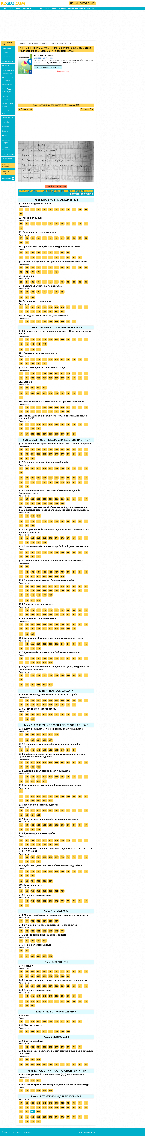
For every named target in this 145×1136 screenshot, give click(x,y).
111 (68, 307)
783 (38, 921)
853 (74, 996)
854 (80, 996)
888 (56, 1031)
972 (62, 1117)
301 (26, 478)
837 (50, 986)
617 (74, 750)
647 (26, 781)
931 (32, 1090)
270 (80, 449)
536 (44, 663)
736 (38, 861)
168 (32, 363)
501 (21, 634)
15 (27, 224)
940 (38, 1103)
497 (56, 629)
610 (32, 750)
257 (62, 434)
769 (38, 901)
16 (33, 224)
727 (56, 857)
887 (50, 1031)
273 (26, 454)
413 (21, 576)
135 (32, 340)
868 (26, 1006)
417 (44, 576)
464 (74, 610)
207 (62, 393)
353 (38, 521)
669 (50, 801)
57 (62, 258)
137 (44, 340)
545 (62, 675)
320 (68, 482)
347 (26, 516)
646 (21, 781)
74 (27, 272)
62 (27, 268)
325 (26, 486)
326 (21, 499)
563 (56, 700)
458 (38, 610)
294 (62, 468)
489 (80, 624)
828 (50, 976)
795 (62, 931)
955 (56, 1107)
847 (38, 996)
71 (80, 268)
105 (32, 307)
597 (38, 735)
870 (21, 1021)
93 (27, 292)
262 (32, 449)
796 (21, 941)
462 (62, 610)
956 (62, 1107)
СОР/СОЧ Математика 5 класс (48, 67)
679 (74, 811)
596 (32, 735)
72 (86, 268)
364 (32, 525)
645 (86, 777)
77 (44, 272)
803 (21, 956)
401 (21, 572)
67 (56, 268)
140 (62, 340)
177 (56, 373)
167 (26, 363)
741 (44, 871)
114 (86, 307)
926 (38, 1080)
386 (38, 552)
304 (44, 478)
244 (80, 424)
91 (86, 282)
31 (44, 238)
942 (50, 1103)
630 (21, 767)
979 (32, 1121)
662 (80, 796)
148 (38, 344)
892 (26, 1047)
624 (56, 762)
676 (56, 811)
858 (38, 1001)
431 (80, 586)
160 (56, 359)
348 (32, 516)
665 (26, 801)
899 (68, 1047)
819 (74, 972)
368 (38, 538)
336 (80, 499)
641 (62, 777)
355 (50, 521)
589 (80, 715)
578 (74, 705)
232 (62, 412)
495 (44, 629)
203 (38, 393)
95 (39, 292)
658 (56, 796)
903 (21, 1059)
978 (26, 1121)
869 (32, 1006)
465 (80, 610)
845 (26, 996)
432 (86, 586)
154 (21, 359)
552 (26, 685)
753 (26, 881)
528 (68, 658)
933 (44, 1090)
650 (44, 781)
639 (50, 777)
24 (80, 224)
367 (32, 538)
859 (44, 1001)
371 (56, 538)
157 (38, 359)
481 (32, 624)
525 (50, 658)
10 (74, 209)
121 (56, 311)
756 (44, 881)
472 (50, 614)
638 (44, 777)
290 (38, 468)
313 (26, 482)
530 (80, 658)
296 (74, 468)
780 (21, 921)
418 (50, 576)
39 (21, 242)
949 (21, 1107)
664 (21, 801)
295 (68, 468)
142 (74, 340)
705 (38, 840)
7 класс (40, 8)
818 (68, 972)
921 (86, 1065)
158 (44, 359)
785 (50, 921)
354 (44, 521)
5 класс (26, 8)
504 (21, 644)
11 (80, 209)
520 (21, 658)
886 (44, 1031)
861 (56, 1001)
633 (38, 767)
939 (32, 1103)
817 (62, 972)
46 (50, 252)
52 (33, 258)
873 (38, 1021)
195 (21, 388)
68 (62, 268)
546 (68, 675)
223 (80, 407)
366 (26, 538)
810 (26, 972)
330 (44, 499)
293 (56, 468)
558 (26, 700)
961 (21, 1112)
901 (74, 1047)
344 (56, 503)
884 (32, 1031)
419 (56, 576)
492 (26, 629)
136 (38, 340)
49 (68, 252)
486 (62, 624)
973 (68, 1117)
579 (21, 715)
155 (26, 359)
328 (32, 499)
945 (68, 1103)
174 (38, 373)
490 (86, 624)
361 (86, 521)
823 (26, 976)
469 (32, 614)
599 (50, 735)
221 (68, 407)
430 (74, 586)
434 (26, 590)
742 (50, 871)
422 (26, 586)
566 (74, 700)
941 (44, 1103)
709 (62, 840)
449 (44, 595)
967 (32, 1117)
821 (86, 972)
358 (68, 521)
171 (21, 373)
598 (44, 735)
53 (39, 258)
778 (21, 905)
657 (50, 796)
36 (74, 238)
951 (32, 1107)
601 (21, 740)
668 (44, 801)
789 (26, 931)
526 (56, 658)
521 (26, 658)
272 (21, 454)
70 (74, 268)
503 (32, 634)
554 (38, 685)
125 (32, 321)
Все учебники (80, 8)
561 (44, 700)
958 (74, 1107)
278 (56, 454)
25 (86, 224)
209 (74, 393)
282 (80, 454)
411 (80, 572)
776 (80, 901)
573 (44, 705)
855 (21, 1001)
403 (32, 572)
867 (21, 1006)
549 (86, 675)
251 (26, 434)
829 (56, 976)
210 (80, 393)
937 (21, 1103)
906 (32, 1059)
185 (32, 378)
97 (50, 292)
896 (50, 1047)
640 (56, 777)
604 (38, 740)
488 (74, 624)
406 (50, 572)
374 (74, 538)
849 (50, 996)
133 (21, 340)
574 (50, 705)
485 (56, 624)
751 (32, 876)
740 (38, 871)
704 (32, 840)
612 (44, 750)
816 (56, 972)
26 (21, 228)
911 (38, 1065)
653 (26, 796)
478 (86, 614)
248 (32, 428)
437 (44, 590)
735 (32, 861)
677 (62, 811)
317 (50, 482)
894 (38, 1047)
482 (38, 624)
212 (21, 397)
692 (56, 825)
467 (21, 614)
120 (50, 311)
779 (26, 905)
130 (62, 321)
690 (44, 825)
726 (50, 857)
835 (38, 986)
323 (86, 482)
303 (38, 478)
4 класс (19, 8)
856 (26, 1001)
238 (44, 424)
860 (50, 1001)
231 (56, 412)
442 (74, 590)
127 (44, 321)
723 (32, 857)
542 (44, 675)
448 (38, 595)
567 (80, 700)
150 (21, 349)
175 (44, 373)
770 (44, 901)
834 (32, 986)
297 (80, 468)
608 (21, 750)
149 (44, 344)
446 (26, 595)
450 (50, 595)
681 (86, 811)
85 (50, 282)
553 (32, 685)
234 (21, 424)
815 (50, 972)
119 (44, 311)
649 (38, 781)
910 (32, 1065)
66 (50, 268)
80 (21, 282)
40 (27, 242)
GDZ (13, 3)
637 (38, 777)
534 (32, 663)
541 (38, 675)
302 (32, 478)
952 (38, 1107)
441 (68, 590)
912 (44, 1065)
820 (80, 972)
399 (21, 567)
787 (56, 921)
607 (50, 740)
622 (44, 762)
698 (21, 829)
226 (26, 412)
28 (27, 238)
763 (50, 891)
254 (44, 434)
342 (44, 503)
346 (21, 516)
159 (50, 359)
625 (62, 762)
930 (26, 1090)
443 (80, 590)
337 (86, 499)
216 (38, 407)
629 (86, 762)
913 (50, 1065)
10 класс (62, 8)
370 (50, 538)
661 (74, 796)
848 (44, 996)
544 (56, 675)
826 (44, 976)
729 (68, 857)
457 (32, 610)
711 (74, 840)
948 (86, 1103)
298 (86, 468)
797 (26, 941)
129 (56, 321)
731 (80, 857)
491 (21, 629)
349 (38, 516)
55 (50, 258)
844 (21, 996)
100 (21, 297)
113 (80, 307)
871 (26, 1021)
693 (62, 825)
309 (74, 478)
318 (56, 482)
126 (38, 321)
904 (26, 1059)
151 (26, 349)
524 (44, 658)
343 (50, 503)
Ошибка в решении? (56, 186)
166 (21, 363)
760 (32, 891)
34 (62, 238)
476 (74, 614)
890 (68, 1031)
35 (68, 238)
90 (80, 282)
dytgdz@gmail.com (87, 1132)
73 (21, 272)
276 (44, 454)
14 (21, 224)
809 (21, 972)
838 (56, 986)
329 (38, 499)
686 (21, 825)
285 (26, 458)
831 (68, 976)
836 (44, 986)
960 (86, 1107)
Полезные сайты (6, 172)
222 (74, 407)
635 (26, 777)
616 (68, 750)
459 (44, 610)
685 (38, 815)
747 (80, 871)
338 (21, 503)
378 (26, 542)
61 (21, 268)
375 (80, 538)
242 (68, 424)
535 (38, 663)
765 (62, 891)
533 (26, 663)
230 (50, 412)
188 (50, 378)
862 (62, 1001)
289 (32, 468)
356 (56, 521)
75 (33, 272)
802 (26, 951)
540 (32, 675)
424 (38, 586)
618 (21, 762)
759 (26, 891)
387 (44, 552)
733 (21, 861)
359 (74, 521)
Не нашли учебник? (82, 3)
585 (56, 715)
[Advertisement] (60, 25)
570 (26, 705)
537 (50, 663)
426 (50, 586)
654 (32, 796)
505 (26, 644)
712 (80, 840)
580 (26, 715)
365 (21, 538)
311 (86, 478)
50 (21, 258)
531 (86, 658)
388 (50, 552)
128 (50, 321)
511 (62, 644)
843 (86, 986)
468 (26, 614)
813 (44, 972)
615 (62, 750)
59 (74, 258)
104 (26, 307)
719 (50, 844)
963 (32, 1112)
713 (86, 840)
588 (74, 715)
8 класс (48, 8)
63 (33, 268)
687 (26, 825)
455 (21, 610)
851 (62, 996)
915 (56, 1065)
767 (26, 901)
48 (62, 252)
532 (21, 663)
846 (32, 996)
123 (21, 321)
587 (68, 715)
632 (32, 767)
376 (86, 538)
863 (68, 1001)
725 (44, 857)
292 (50, 468)
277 (50, 454)
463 (68, 610)
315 (38, 482)
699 (26, 829)
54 (44, 258)
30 (39, 238)
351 (26, 521)
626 (68, 762)
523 (38, 658)
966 (26, 1117)
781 (26, 921)
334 (68, 499)
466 (86, 610)
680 (80, 811)
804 (26, 956)
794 (56, 931)
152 (32, 349)
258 (68, 434)
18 (44, 224)
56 (56, 258)
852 (68, 996)
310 (80, 478)
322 (80, 482)
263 (38, 449)
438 (50, 590)
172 (26, 373)
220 (62, 407)
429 (68, 586)
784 (44, 921)
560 (38, 700)
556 (50, 685)
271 (86, 449)
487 (68, 624)
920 (80, 1065)
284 (21, 458)
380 (38, 542)
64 (39, 268)
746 (74, 871)
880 (74, 1021)
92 (21, 292)
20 (56, 224)
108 (50, 307)
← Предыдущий (25, 109)
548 (80, 675)
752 (21, 881)
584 (50, 715)
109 (56, 307)
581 (32, 715)
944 (62, 1103)
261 (26, 449)
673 (38, 811)
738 (26, 871)
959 (80, 1107)
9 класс (55, 8)
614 (56, 750)
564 (62, 700)
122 (62, 311)
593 (32, 719)
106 (38, 307)
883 (26, 1031)
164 (80, 359)
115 (21, 311)
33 (56, 238)
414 (26, 576)
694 (68, 825)
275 (38, 454)
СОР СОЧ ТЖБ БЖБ (7, 43)
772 (56, 901)
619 (26, 762)
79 (56, 272)
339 (26, 503)
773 (62, 901)
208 (68, 393)
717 (38, 844)
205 (50, 393)
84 (44, 282)
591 (21, 719)
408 (62, 572)
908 (21, 1065)
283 (86, 454)
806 (38, 956)
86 (56, 282)
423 (32, 586)
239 (50, 424)
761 (38, 891)
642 (68, 777)
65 (44, 268)
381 (44, 542)
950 (26, 1107)
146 (26, 344)
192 (74, 378)
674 (44, 811)
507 (38, 644)
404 (38, 572)
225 (21, 412)
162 (68, 359)
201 (26, 393)
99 (62, 292)
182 (86, 373)
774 (68, 901)
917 (68, 1065)
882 (21, 1031)
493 (32, 629)
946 (74, 1103)
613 (50, 750)
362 (21, 525)
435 (32, 590)
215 (32, 407)
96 (44, 292)
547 (74, 675)
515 (86, 644)
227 (32, 412)
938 (26, 1103)
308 (68, 478)
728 (62, 857)
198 (38, 388)
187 (44, 378)
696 (80, 825)
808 (50, 956)
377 (21, 542)
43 (33, 252)
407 (56, 572)
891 (21, 1047)
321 (74, 482)
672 (32, 811)
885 (38, 1031)
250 (21, 434)
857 (32, 1001)
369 (44, 538)
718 (44, 844)
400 (26, 567)
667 (38, 801)
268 (68, 449)
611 (38, 750)
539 (26, 675)
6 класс (33, 8)
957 (68, 1107)
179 (68, 373)
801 (21, 951)
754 (32, 881)
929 (21, 1090)
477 (80, 614)
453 (32, 600)
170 (44, 363)
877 (62, 1021)
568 (86, 700)
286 (32, 458)
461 (56, 610)
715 (26, 844)
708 (56, 840)
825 (38, 976)
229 (44, 412)
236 (32, 424)
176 (50, 373)
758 (21, 891)
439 (56, 590)
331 (50, 499)
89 (74, 282)
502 (26, 634)
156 (32, 359)
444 (86, 590)
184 (26, 378)
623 (50, 762)
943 (56, 1103)
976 (86, 1117)
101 (26, 297)
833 (26, 986)
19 (50, 224)
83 (39, 282)
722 (26, 857)
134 (26, 340)
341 (38, 503)
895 (44, 1047)
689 (38, 825)
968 (38, 1117)
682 (21, 815)
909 (26, 1065)
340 (32, 503)
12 (86, 209)
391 (68, 552)
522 (32, 658)
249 (38, 428)
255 (50, 434)
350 (21, 521)
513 (74, 644)
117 (32, 311)
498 (62, 629)
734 (26, 861)
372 (62, 538)
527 (62, 658)
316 (44, 482)
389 (56, 552)
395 (21, 557)
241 (62, 424)
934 (50, 1090)
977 (21, 1121)
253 (38, 434)
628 (80, 762)
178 (62, 373)
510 (56, 644)
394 (86, 552)
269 (74, 449)
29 (33, 238)
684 (32, 815)
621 (38, 762)
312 (21, 482)
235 (26, 424)
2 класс (4, 8)
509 (50, 644)
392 (74, 552)
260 (21, 449)
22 (68, 224)
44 (39, 252)
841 (74, 986)
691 (50, 825)
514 (80, 644)
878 (68, 1021)
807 (44, 956)
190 (62, 378)
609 (26, 750)
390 (62, 552)
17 (39, 224)
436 (38, 590)
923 (26, 1080)
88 (68, 282)
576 (62, 705)
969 (44, 1117)
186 (38, 378)
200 (21, 393)
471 (44, 614)
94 (33, 292)
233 (68, 412)
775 (74, 901)
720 (56, 844)
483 (44, 624)
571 (32, 705)
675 (50, 811)
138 (50, 340)
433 (21, 590)
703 (26, 840)
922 (21, 1080)
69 (68, 268)
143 (80, 340)
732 (86, 857)
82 (33, 282)
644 (80, 777)
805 (32, 956)
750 (26, 876)
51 (27, 258)
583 (44, 715)
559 (32, 700)
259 (74, 434)
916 (62, 1065)
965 (21, 1117)
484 (50, 624)
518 (32, 648)
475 (68, 614)
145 (21, 344)
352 (32, 521)
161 (62, 359)
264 (44, 449)
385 (32, 552)
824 (32, 976)
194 (86, 378)
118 (38, 311)
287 (21, 468)
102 (32, 297)
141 (68, 340)
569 (21, 705)
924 (32, 1080)
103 (21, 307)
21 (62, 224)
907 (38, 1059)
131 (68, 321)
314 (32, 482)
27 (21, 238)
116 (26, 311)
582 (38, 715)
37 (80, 238)
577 (68, 705)
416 (38, 576)
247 (26, 428)
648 (32, 781)
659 (62, 796)
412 (86, 572)
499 (68, 629)
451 (21, 600)
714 (21, 844)
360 (80, 521)
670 (21, 811)
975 (80, 1117)
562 (50, 700)
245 (86, 424)
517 (26, 648)
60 (80, 258)
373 (68, 538)
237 (38, 424)
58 (68, 258)
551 (21, 685)
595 (26, 735)
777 (86, 901)
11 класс (70, 8)
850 (56, 996)
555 (44, 685)
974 (74, 1117)
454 (38, 600)
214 (26, 407)
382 (21, 552)
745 (68, 871)
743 (56, 871)
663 (86, 796)
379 (32, 542)
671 (26, 811)
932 (38, 1090)
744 (62, 871)
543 (50, 675)
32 (50, 238)
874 (44, 1021)
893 (32, 1047)
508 (44, 644)
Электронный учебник (43, 58)
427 (56, 586)
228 (38, 412)
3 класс (12, 8)
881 (80, 1021)
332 (56, 499)
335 (74, 499)
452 (26, 600)
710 (68, 840)
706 (44, 840)
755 (38, 881)
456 (26, 610)
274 (32, 454)
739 (32, 871)
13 (21, 214)
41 (21, 252)
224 (86, 407)
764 (56, 891)
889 (62, 1031)
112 (74, 307)
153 (38, 349)
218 (50, 407)
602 (26, 740)
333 (62, 499)
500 (74, 629)
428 (62, 586)
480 (26, 624)
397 (32, 557)
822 (21, 976)
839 (62, 986)
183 (21, 378)
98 (56, 292)
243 (74, 424)
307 (62, 478)
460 (50, 610)
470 (38, 614)
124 (26, 321)
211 (86, 393)
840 (68, 986)
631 (26, 767)
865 (80, 1001)
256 (56, 434)
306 (56, 478)
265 (50, 449)
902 (80, 1047)
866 (86, 1001)
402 (26, 572)
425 (44, 586)
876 (56, 1021)
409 (68, 572)
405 (44, 572)
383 (26, 552)
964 (38, 1112)
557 (21, 700)
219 (56, 407)
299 (21, 472)
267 (62, 449)
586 (62, 715)
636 (32, 777)
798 (32, 941)
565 (68, 700)
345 (62, 503)
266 (56, 449)
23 (74, 224)
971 (56, 1117)
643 (74, 777)
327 (26, 499)
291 (44, 468)
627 (74, 762)
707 (50, 840)
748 (86, 871)
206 (56, 393)
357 (62, 521)
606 (44, 740)
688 (32, 825)
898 (62, 1047)
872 (32, 1021)
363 (26, 525)
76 (39, 272)
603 (32, 740)
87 (62, 282)
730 (74, 857)
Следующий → (87, 109)
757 (50, 881)
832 (21, 986)
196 (26, 388)
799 (38, 941)
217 (44, 407)
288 (26, 468)
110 (62, 307)
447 (32, 595)
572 (38, 705)
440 (62, 590)
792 (44, 931)
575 (56, 705)
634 (21, 777)
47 (56, 252)
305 (50, 478)
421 (21, 586)
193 (80, 378)
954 (50, 1107)
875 (50, 1021)
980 (38, 1121)
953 (44, 1107)
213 (21, 407)
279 (62, 454)
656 (44, 796)
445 (21, 595)
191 (68, 378)
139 (56, 340)
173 (32, 373)
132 (74, 321)
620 (32, 762)
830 (62, 976)
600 (56, 735)
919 (74, 1065)
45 (44, 252)
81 (27, 282)
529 (74, 658)
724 (38, 857)
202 (32, 393)
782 (32, 921)
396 (26, 557)
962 (26, 1112)
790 (32, 931)
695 (74, 825)
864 (74, 1001)
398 (38, 557)
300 (21, 478)
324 (21, 486)
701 (38, 829)
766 (21, 901)
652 (21, 796)
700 (32, 829)
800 (44, 941)
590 (86, 715)
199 (44, 388)
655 (38, 796)
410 (74, 572)
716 (32, 844)
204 (44, 393)
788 (21, 931)
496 (50, 629)
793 (50, 931)
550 (21, 679)
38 (86, 238)
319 (62, 482)
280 (68, 454)
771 (50, 901)
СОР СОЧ (90, 8)
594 (21, 735)
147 (32, 344)
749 (21, 876)
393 (80, 552)
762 (44, 891)
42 (27, 252)
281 (74, 454)
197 (32, 388)
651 (21, 791)
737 (21, 871)
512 (68, 644)
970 (50, 1117)
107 (44, 307)
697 (86, 825)
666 (32, 801)
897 (56, 1047)
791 (38, 931)
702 (21, 840)
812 (38, 972)
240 (56, 424)
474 (62, 614)
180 (74, 373)
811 (32, 972)
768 (32, 901)
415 (32, 576)
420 (62, 576)
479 (21, 624)
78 (50, 272)
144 (86, 340)
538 (21, 675)
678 (68, 811)
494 (38, 629)
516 (21, 648)
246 (21, 428)
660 (68, 796)
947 (80, 1103)
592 (26, 719)
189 (56, 378)
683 (26, 815)
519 (38, 648)
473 (56, 614)
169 (38, 363)
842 (80, 986)
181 (80, 373)
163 (74, 359)
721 (21, 857)
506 (32, 644)
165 (86, 359)
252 (32, 434)
